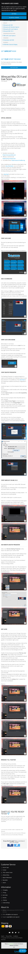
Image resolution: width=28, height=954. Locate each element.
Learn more (13, 10)
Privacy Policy (9, 936)
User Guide (5, 895)
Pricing (4, 892)
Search (4, 882)
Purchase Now (14, 67)
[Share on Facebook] (10, 845)
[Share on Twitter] (17, 845)
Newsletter (5, 880)
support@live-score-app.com (13, 917)
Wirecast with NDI (8, 25)
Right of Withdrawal (7, 877)
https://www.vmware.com (9, 158)
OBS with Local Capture (9, 35)
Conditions (15, 936)
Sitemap (5, 900)
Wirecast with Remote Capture (11, 27)
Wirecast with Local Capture (10, 29)
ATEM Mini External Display (10, 44)
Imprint (2, 936)
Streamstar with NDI (8, 40)
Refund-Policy (6, 875)
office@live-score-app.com (12, 914)
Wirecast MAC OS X (8, 31)
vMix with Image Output (9, 20)
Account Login (6, 867)
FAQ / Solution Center (7, 872)
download (6, 174)
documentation (9, 166)
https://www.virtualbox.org (18, 160)
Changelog (5, 890)
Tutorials (4, 897)
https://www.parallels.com (9, 155)
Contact (4, 870)
